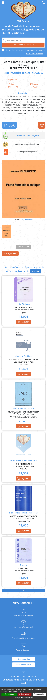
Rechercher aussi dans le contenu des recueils (25, 50)
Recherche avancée (34, 53)
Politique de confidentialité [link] (23, 698)
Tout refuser (25, 694)
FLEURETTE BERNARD (23, 68)
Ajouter (41, 125)
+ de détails (23, 247)
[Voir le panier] (43, 2)
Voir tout (35, 271)
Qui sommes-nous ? (23, 664)
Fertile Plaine (12, 87)
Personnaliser (39, 694)
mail (23, 683)
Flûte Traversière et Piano (17, 72)
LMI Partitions (23, 21)
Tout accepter (9, 694)
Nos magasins (23, 659)
